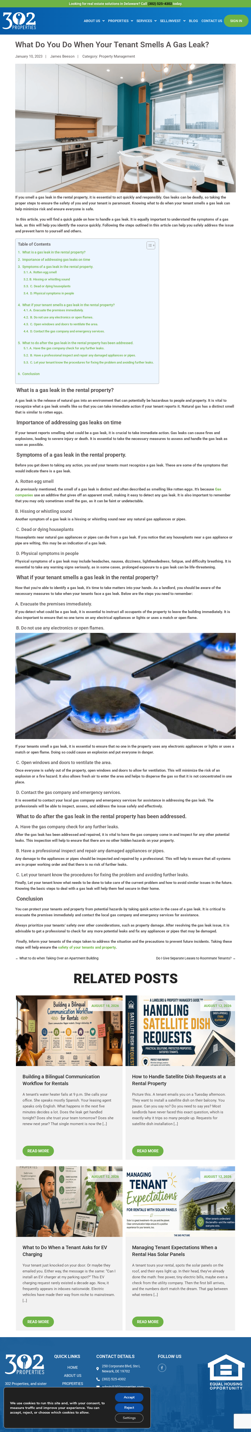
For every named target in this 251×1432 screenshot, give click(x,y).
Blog (193, 21)
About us (92, 21)
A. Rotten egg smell (43, 272)
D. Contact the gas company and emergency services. (67, 331)
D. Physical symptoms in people (51, 293)
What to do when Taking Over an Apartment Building (57, 958)
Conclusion (31, 374)
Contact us (211, 21)
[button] (94, 20)
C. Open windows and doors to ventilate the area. (63, 324)
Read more (38, 1151)
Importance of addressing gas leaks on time (56, 260)
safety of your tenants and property (87, 947)
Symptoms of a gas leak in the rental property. (57, 267)
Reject (129, 1407)
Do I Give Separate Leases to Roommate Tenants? (196, 958)
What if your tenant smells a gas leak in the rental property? (68, 305)
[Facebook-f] (162, 1368)
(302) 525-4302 (160, 4)
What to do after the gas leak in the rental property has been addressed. (78, 343)
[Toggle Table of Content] (148, 245)
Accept (129, 1397)
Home (72, 1367)
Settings (129, 1418)
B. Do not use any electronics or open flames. (61, 317)
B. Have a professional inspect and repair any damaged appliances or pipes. (82, 355)
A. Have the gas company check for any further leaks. (67, 348)
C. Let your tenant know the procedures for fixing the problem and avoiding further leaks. (91, 362)
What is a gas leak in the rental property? (54, 252)
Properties (118, 21)
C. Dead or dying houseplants (50, 286)
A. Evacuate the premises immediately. (56, 310)
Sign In (236, 21)
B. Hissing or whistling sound (49, 279)
